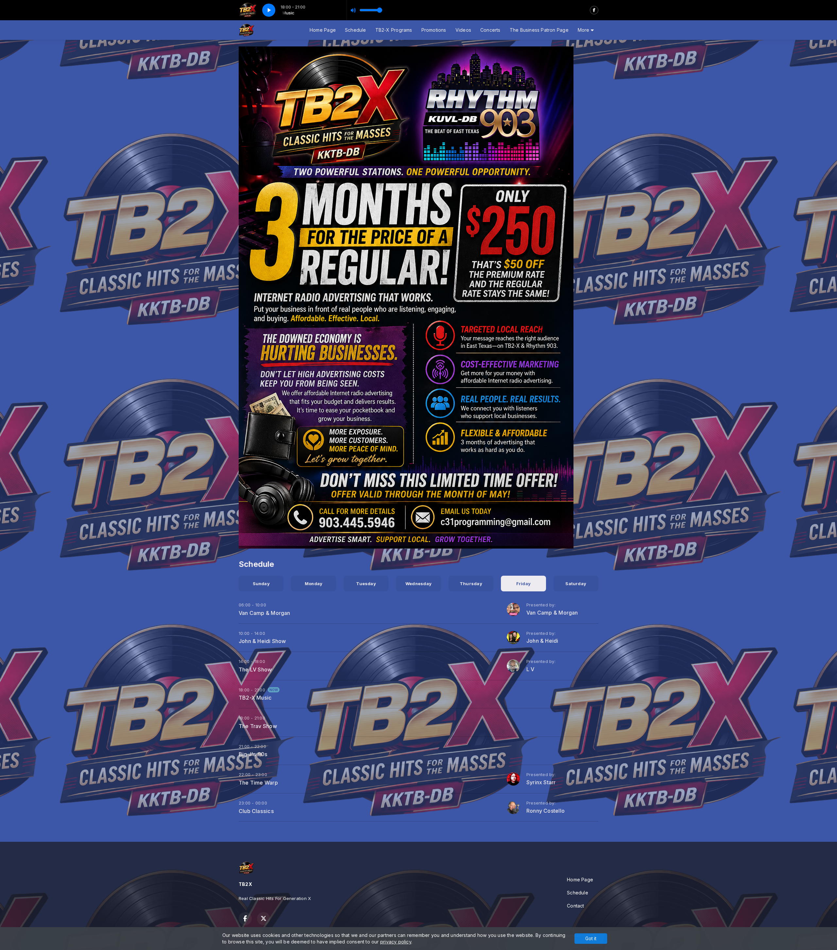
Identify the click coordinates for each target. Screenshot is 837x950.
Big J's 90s (253, 754)
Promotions (433, 30)
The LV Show (255, 669)
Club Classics (256, 811)
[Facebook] (594, 10)
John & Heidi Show (262, 641)
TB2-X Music (255, 697)
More (584, 30)
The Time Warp (258, 782)
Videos (463, 30)
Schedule (355, 30)
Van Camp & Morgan (264, 613)
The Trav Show (258, 726)
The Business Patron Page (539, 30)
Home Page (323, 30)
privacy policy (395, 941)
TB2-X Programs (393, 30)
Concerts (490, 30)
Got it (590, 938)
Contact (575, 905)
